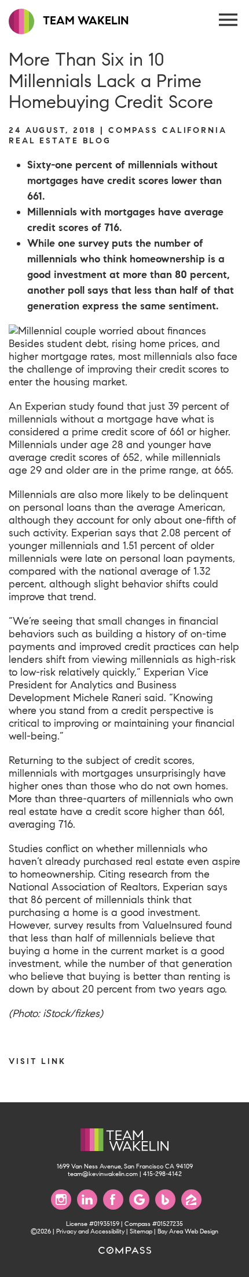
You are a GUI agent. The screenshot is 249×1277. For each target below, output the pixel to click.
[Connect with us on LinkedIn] (87, 1199)
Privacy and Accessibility (90, 1231)
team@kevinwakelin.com (103, 1174)
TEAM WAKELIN (84, 20)
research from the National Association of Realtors (109, 880)
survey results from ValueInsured (128, 925)
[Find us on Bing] (165, 1199)
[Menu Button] (228, 20)
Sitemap (141, 1231)
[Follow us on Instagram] (61, 1199)
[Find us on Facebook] (113, 1199)
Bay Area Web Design (188, 1231)
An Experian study (51, 406)
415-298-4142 (162, 1174)
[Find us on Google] (139, 1199)
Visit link (37, 1061)
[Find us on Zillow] (191, 1199)
